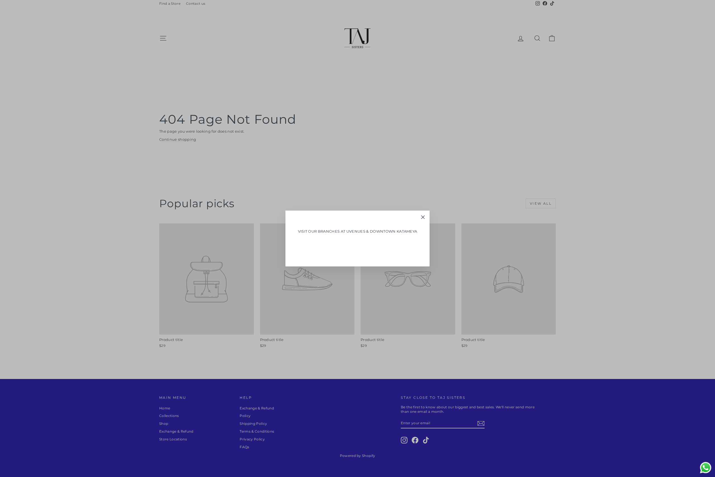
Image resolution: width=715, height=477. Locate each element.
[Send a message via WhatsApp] (705, 467)
